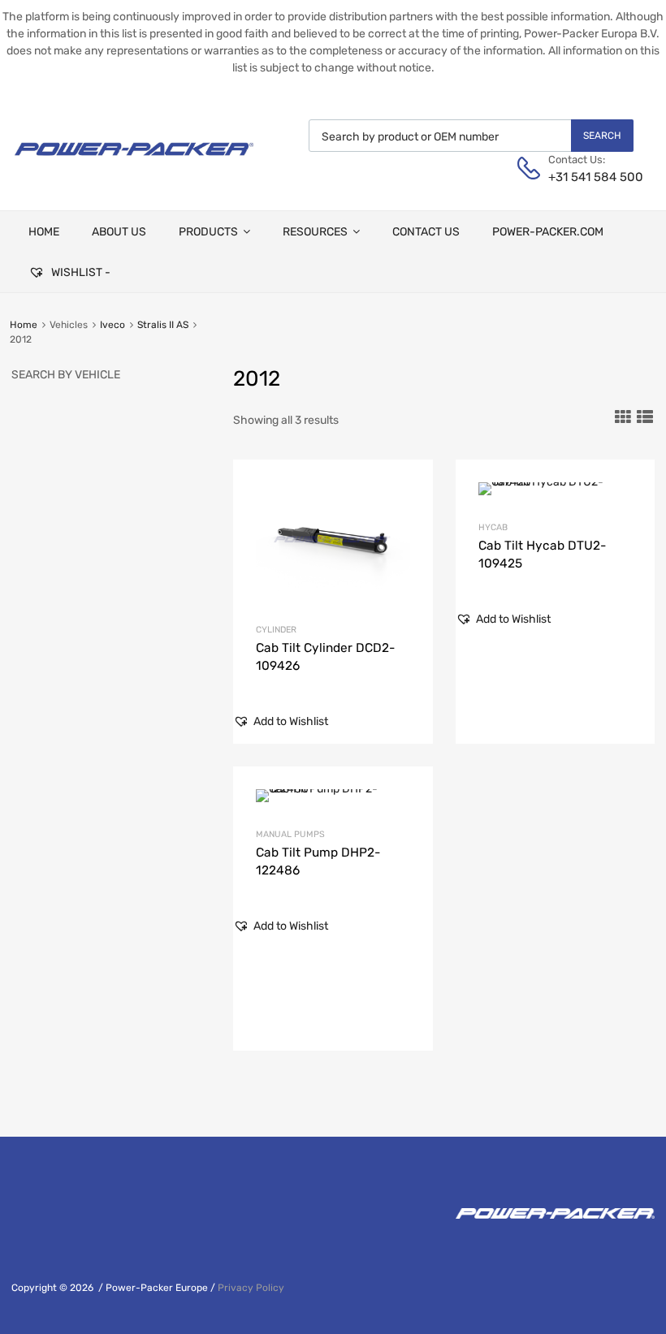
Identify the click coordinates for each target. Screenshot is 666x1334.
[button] (280, 721)
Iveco (112, 324)
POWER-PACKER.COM (547, 232)
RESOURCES (315, 232)
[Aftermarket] (134, 161)
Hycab (493, 527)
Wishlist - (79, 272)
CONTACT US (426, 232)
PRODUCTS (208, 232)
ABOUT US (119, 232)
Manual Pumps (290, 834)
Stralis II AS (162, 324)
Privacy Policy (251, 1287)
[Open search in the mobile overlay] (471, 135)
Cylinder (276, 629)
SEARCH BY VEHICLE (65, 375)
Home (23, 324)
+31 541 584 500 (588, 177)
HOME (43, 232)
